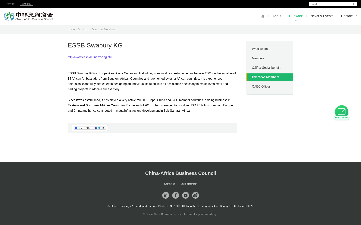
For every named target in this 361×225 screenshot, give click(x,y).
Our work (296, 16)
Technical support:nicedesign (201, 214)
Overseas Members (103, 29)
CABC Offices (261, 86)
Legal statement (189, 184)
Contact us (349, 16)
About (276, 16)
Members (258, 58)
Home (71, 29)
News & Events (321, 16)
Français (10, 3)
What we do (260, 48)
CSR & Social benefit (266, 67)
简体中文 (26, 3)
